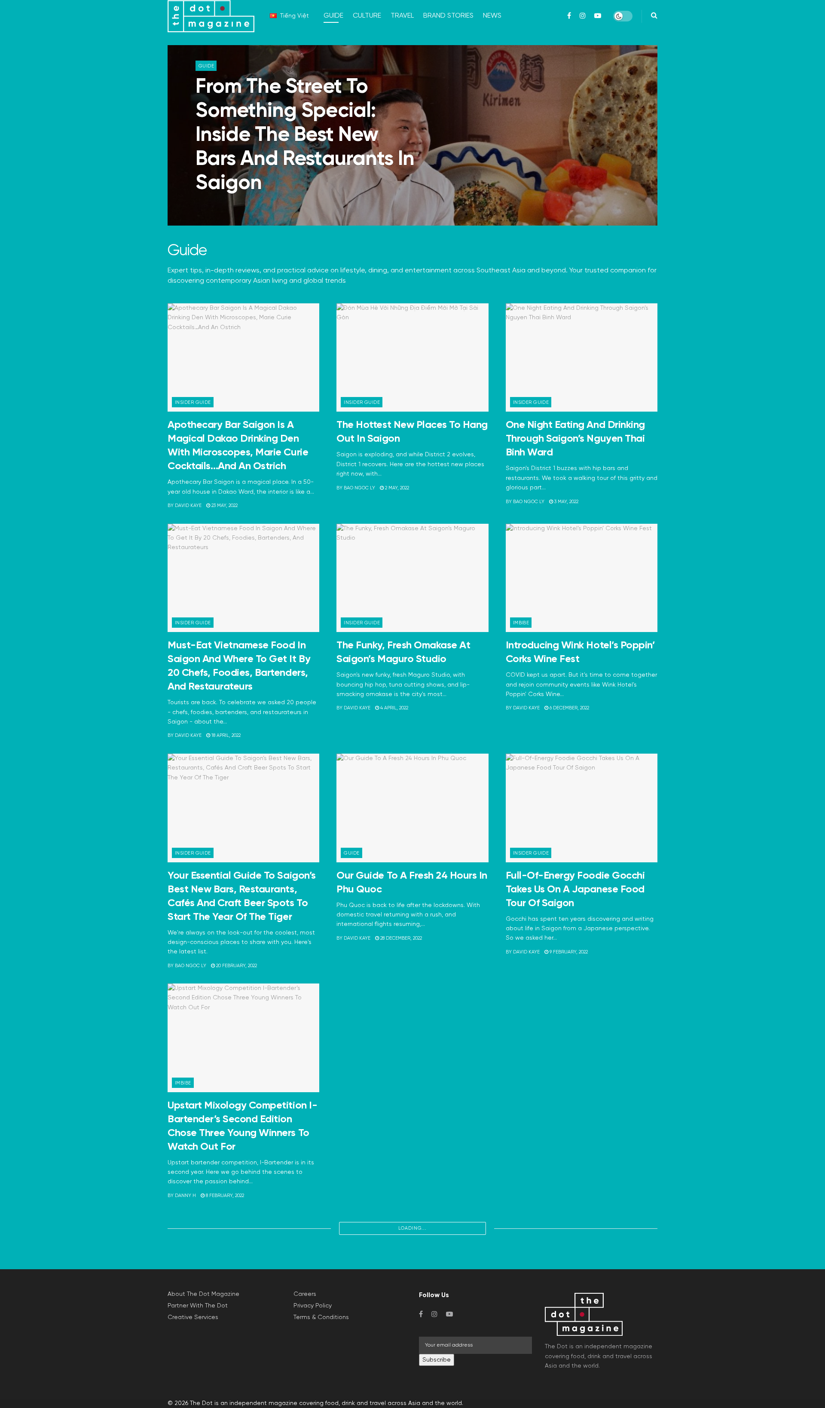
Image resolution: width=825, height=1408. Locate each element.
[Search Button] (654, 16)
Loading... (412, 1228)
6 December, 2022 (568, 708)
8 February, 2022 (224, 1195)
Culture (367, 15)
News (492, 15)
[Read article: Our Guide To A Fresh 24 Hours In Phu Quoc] (412, 808)
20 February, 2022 (236, 965)
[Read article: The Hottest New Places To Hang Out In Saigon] (412, 357)
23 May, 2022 (224, 505)
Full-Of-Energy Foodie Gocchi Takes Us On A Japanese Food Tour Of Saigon (575, 889)
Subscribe (436, 1360)
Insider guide (193, 402)
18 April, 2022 (225, 735)
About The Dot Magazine (203, 1294)
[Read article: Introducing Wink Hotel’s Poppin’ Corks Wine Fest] (581, 578)
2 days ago (252, 205)
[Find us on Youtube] (449, 1314)
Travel (402, 15)
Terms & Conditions (321, 1317)
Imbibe (521, 622)
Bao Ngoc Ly (359, 488)
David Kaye (216, 205)
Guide (333, 15)
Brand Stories (448, 15)
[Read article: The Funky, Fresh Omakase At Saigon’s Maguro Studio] (412, 578)
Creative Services (193, 1317)
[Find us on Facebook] (421, 1314)
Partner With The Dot (198, 1306)
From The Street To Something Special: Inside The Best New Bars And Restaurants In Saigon (305, 135)
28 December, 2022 (400, 938)
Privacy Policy (312, 1306)
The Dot (201, 1403)
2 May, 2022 (396, 488)
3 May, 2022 (565, 501)
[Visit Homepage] (211, 16)
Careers (304, 1294)
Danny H (185, 1195)
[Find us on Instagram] (434, 1314)
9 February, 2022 (568, 952)
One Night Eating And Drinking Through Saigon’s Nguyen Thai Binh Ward (575, 439)
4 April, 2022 (393, 708)
